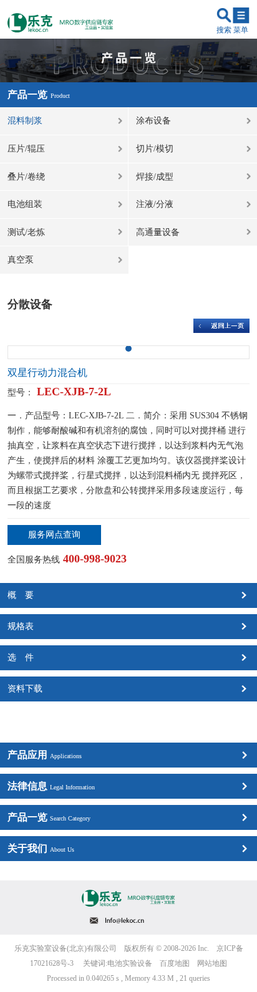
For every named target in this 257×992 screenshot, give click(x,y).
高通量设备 (158, 232)
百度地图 (175, 963)
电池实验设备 (129, 963)
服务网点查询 (54, 534)
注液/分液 (154, 204)
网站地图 (212, 963)
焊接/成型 (154, 176)
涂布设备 (153, 120)
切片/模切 (154, 148)
